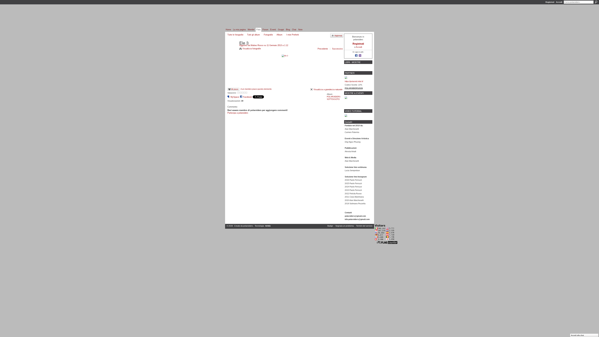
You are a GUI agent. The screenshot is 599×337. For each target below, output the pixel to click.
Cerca (596, 2)
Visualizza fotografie (251, 48)
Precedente (323, 49)
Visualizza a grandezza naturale (328, 89)
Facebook (247, 97)
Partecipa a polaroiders (237, 113)
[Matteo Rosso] (232, 49)
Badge (330, 226)
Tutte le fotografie (235, 35)
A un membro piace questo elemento (256, 89)
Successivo (337, 49)
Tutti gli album (253, 35)
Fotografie (268, 35)
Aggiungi (338, 35)
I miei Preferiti (292, 35)
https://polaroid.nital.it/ (354, 81)
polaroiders (248, 226)
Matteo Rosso (257, 45)
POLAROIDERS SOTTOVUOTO (333, 98)
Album (279, 35)
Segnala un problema (344, 226)
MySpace (235, 97)
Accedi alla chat (577, 335)
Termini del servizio (364, 226)
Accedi (559, 2)
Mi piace (234, 89)
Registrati (549, 2)
